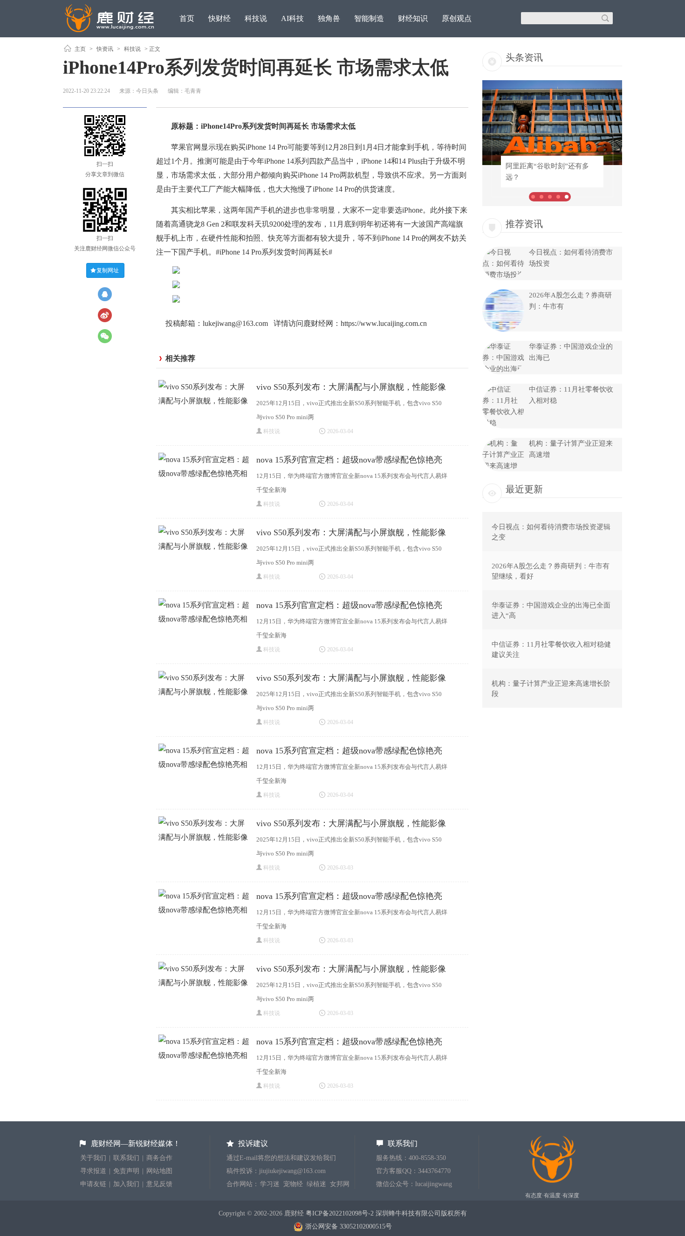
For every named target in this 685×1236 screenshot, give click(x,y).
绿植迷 (316, 1184)
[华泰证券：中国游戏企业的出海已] (503, 369)
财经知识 (413, 18)
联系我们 (126, 1157)
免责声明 (126, 1170)
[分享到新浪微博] (105, 315)
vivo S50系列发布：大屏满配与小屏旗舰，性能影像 (351, 387)
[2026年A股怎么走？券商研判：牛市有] (503, 329)
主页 (80, 49)
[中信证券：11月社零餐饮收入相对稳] (503, 423)
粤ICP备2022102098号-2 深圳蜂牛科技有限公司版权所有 (386, 1213)
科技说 (256, 18)
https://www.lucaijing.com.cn (384, 323)
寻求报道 (93, 1170)
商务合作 (159, 1157)
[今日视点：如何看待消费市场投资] (503, 274)
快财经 (219, 18)
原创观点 (457, 18)
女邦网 (339, 1184)
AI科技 (292, 18)
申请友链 (93, 1184)
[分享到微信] (105, 336)
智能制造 (369, 18)
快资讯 (104, 49)
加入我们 (126, 1184)
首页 (186, 18)
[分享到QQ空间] (105, 294)
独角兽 (329, 18)
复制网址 (107, 270)
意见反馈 (159, 1184)
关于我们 (93, 1157)
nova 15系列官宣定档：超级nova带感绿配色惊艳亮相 (349, 461)
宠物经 (293, 1184)
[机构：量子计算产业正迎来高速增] (503, 466)
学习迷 (270, 1184)
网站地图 (159, 1170)
